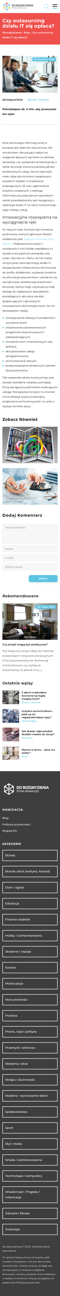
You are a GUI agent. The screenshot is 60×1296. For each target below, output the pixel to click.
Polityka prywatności (16, 824)
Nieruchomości (16, 999)
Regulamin (9, 830)
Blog (5, 818)
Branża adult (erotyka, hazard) (27, 871)
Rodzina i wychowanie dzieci (26, 1095)
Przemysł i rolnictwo (20, 1048)
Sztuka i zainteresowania (23, 1160)
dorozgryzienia (12, 99)
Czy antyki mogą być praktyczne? (25, 644)
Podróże (11, 1015)
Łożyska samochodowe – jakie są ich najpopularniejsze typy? (37, 714)
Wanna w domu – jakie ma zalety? (38, 751)
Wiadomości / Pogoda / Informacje (22, 1194)
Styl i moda (13, 1144)
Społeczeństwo (16, 1112)
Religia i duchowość (20, 1080)
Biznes (10, 855)
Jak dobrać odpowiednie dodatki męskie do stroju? (38, 733)
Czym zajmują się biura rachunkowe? (20, 498)
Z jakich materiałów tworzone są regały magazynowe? (34, 695)
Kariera (10, 967)
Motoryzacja (14, 983)
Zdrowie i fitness (17, 1213)
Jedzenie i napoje (18, 951)
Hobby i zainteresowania (23, 935)
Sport (9, 1128)
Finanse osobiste (17, 919)
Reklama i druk (16, 1064)
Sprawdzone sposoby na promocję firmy (28, 457)
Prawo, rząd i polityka (21, 1031)
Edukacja (12, 903)
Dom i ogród (14, 887)
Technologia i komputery (23, 1176)
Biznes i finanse (38, 99)
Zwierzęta (12, 1229)
